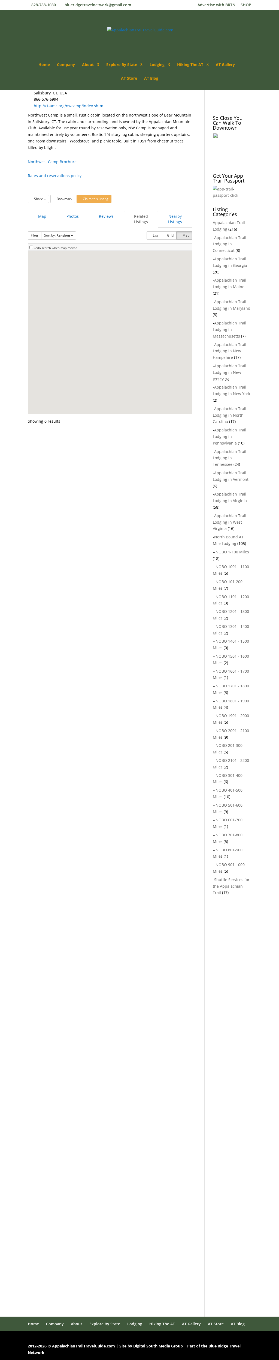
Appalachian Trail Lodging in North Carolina (229, 415)
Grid (170, 235)
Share (38, 198)
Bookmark (64, 198)
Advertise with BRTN (216, 5)
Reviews (106, 216)
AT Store (129, 78)
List (155, 235)
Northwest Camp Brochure (52, 161)
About (88, 65)
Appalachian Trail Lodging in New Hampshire (229, 351)
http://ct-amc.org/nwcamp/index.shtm (68, 105)
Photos (72, 216)
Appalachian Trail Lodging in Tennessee (229, 458)
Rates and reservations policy (54, 175)
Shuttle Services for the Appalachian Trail (231, 886)
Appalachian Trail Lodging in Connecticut (229, 244)
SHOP (246, 5)
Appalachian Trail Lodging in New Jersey (229, 372)
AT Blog (151, 78)
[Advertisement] (246, 1001)
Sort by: (57, 235)
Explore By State (121, 65)
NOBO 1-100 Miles (232, 551)
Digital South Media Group (158, 1346)
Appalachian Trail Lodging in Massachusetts (229, 329)
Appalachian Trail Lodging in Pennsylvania (229, 436)
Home (44, 65)
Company (66, 65)
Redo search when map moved (55, 248)
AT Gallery (225, 65)
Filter (34, 235)
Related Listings (141, 219)
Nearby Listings (175, 219)
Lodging (157, 65)
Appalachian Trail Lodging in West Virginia (229, 522)
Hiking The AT (190, 65)
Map (42, 216)
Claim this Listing (95, 198)
